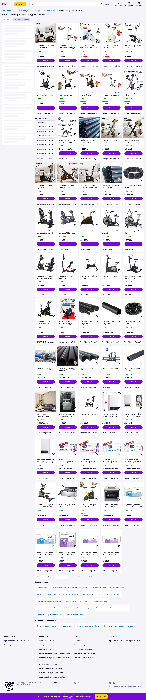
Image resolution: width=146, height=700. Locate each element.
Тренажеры (36, 11)
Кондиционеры (66, 626)
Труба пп (117, 594)
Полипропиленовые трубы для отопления (108, 587)
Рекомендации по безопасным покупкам (19, 645)
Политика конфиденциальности (51, 673)
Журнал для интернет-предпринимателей (124, 640)
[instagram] (118, 683)
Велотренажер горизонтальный (49, 601)
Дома (107, 594)
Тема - (48, 683)
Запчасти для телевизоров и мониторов (119, 626)
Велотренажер (42, 587)
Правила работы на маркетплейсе (52, 677)
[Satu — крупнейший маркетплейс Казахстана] (6, 4)
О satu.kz (77, 640)
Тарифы (42, 645)
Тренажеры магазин (99, 601)
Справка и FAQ (79, 645)
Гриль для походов (84, 608)
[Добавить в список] (53, 40)
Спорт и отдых (23, 11)
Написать (67, 153)
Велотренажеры (50, 11)
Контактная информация (83, 649)
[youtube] (110, 683)
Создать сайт (101, 696)
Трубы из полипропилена (46, 626)
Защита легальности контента (85, 653)
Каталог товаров (8, 11)
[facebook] (114, 683)
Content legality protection (83, 658)
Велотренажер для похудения (76, 601)
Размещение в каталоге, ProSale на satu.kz (55, 653)
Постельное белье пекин (75, 615)
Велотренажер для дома (91, 594)
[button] (46, 60)
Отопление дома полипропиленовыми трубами (70, 587)
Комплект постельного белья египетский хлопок (55, 608)
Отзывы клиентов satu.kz (48, 664)
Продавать (43, 649)
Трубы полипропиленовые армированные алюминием (57, 594)
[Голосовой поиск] (101, 4)
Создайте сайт (44, 640)
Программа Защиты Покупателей (16, 640)
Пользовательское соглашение (50, 668)
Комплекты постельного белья (88, 626)
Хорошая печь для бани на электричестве (111, 608)
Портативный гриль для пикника (49, 615)
